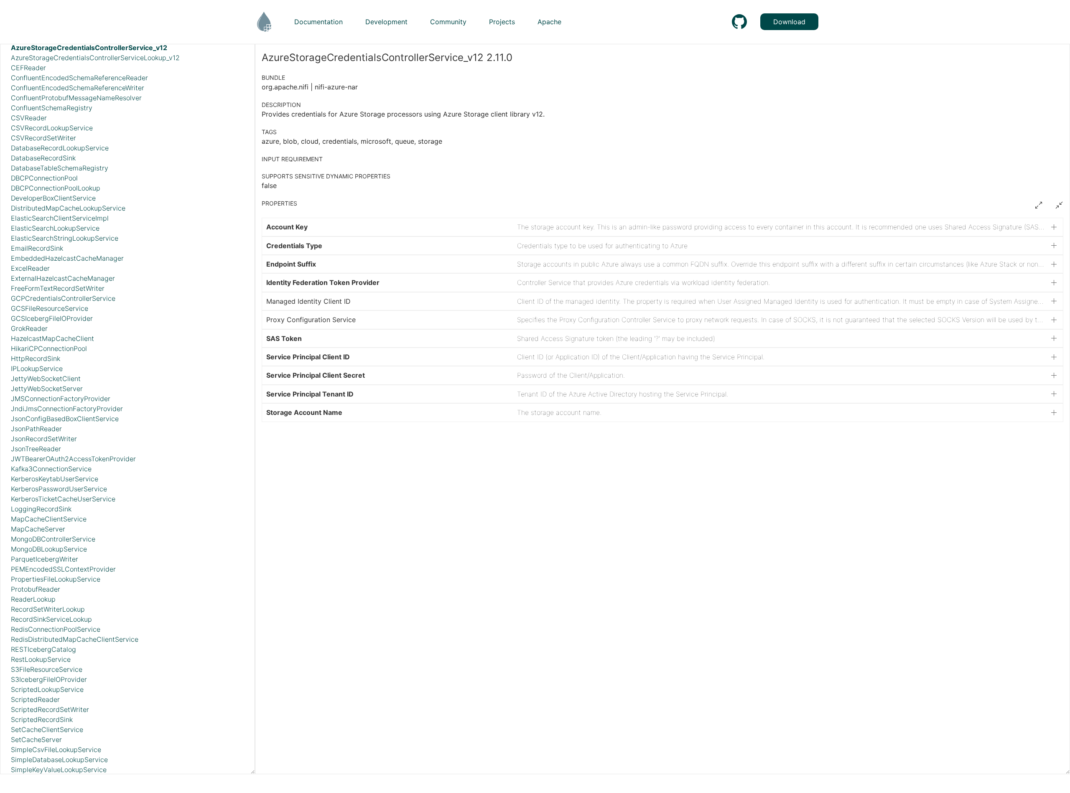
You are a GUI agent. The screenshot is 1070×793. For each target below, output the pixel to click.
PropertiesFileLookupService (55, 579)
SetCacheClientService (47, 729)
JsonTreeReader (36, 449)
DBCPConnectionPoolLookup (55, 188)
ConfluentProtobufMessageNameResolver (76, 98)
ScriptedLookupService (47, 689)
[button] (662, 226)
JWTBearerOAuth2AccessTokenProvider (73, 459)
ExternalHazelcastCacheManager (63, 278)
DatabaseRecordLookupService (60, 148)
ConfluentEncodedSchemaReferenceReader (79, 78)
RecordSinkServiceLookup (51, 619)
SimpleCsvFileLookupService (56, 749)
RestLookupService (41, 659)
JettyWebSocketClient (46, 378)
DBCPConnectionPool (44, 178)
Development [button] (386, 22)
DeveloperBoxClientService (53, 198)
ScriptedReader (35, 699)
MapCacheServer (38, 529)
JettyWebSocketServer (47, 388)
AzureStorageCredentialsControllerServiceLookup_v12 (95, 57)
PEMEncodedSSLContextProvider (63, 569)
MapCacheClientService (49, 519)
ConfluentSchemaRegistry (51, 108)
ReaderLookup (33, 599)
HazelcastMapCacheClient (52, 338)
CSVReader (29, 118)
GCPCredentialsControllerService (63, 298)
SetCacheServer (36, 739)
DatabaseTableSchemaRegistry (59, 168)
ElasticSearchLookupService (55, 228)
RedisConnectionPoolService (55, 629)
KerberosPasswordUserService (59, 489)
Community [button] (448, 22)
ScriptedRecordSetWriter (50, 709)
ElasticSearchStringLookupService (64, 238)
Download (789, 22)
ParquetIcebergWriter (44, 559)
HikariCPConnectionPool (49, 348)
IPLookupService (37, 368)
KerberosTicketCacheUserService (63, 499)
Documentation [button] (318, 22)
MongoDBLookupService (49, 549)
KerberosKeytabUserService (54, 479)
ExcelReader (30, 268)
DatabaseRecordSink (43, 158)
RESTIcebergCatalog (43, 649)
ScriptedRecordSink (42, 719)
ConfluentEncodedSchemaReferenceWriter (77, 88)
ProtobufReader (35, 589)
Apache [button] (549, 22)
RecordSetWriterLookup (48, 609)
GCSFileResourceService (49, 308)
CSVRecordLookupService (52, 128)
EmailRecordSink (37, 248)
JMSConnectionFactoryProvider (60, 398)
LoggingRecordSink (41, 509)
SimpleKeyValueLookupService (59, 769)
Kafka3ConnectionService (51, 469)
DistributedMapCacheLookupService (68, 208)
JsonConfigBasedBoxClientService (65, 418)
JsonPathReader (36, 428)
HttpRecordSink (35, 358)
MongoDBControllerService (53, 539)
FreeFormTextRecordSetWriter (57, 288)
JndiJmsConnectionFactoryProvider (67, 408)
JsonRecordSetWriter (44, 439)
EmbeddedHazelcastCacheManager (67, 258)
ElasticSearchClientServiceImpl (60, 218)
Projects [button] (502, 22)
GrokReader (29, 328)
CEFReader (28, 68)
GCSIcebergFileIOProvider (52, 318)
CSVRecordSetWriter (43, 138)
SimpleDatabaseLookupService (59, 759)
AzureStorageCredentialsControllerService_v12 (89, 47)
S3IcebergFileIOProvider (49, 679)
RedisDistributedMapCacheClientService (74, 639)
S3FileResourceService (46, 669)
